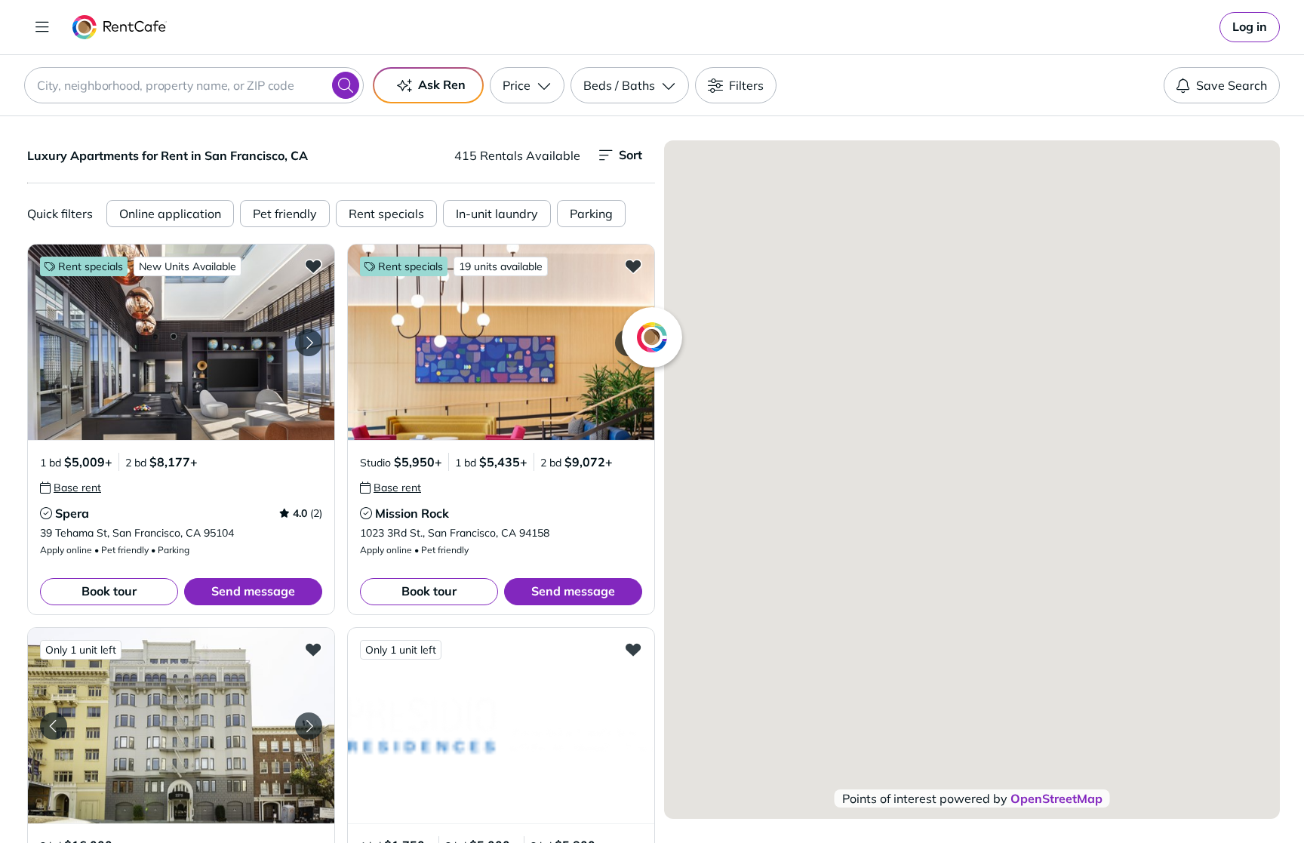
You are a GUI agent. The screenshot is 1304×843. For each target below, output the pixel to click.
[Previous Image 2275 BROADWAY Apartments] (53, 726)
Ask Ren (442, 84)
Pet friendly (285, 213)
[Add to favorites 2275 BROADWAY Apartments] (313, 649)
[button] (181, 342)
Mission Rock (412, 513)
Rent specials (386, 213)
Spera (72, 513)
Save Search (1231, 85)
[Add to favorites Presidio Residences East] (633, 649)
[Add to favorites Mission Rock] (633, 265)
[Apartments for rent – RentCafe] (119, 27)
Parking (591, 213)
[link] (1249, 27)
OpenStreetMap (1056, 798)
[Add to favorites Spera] (313, 265)
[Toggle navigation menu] (42, 27)
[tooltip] (70, 487)
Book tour (109, 590)
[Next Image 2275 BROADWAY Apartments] (308, 726)
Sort (630, 154)
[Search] (345, 85)
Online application (170, 213)
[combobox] (194, 85)
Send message (253, 590)
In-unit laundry (497, 213)
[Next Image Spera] (308, 342)
